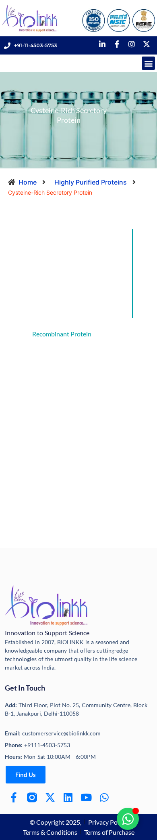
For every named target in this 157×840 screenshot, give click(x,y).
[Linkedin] (68, 797)
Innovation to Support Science (47, 632)
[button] (148, 63)
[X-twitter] (50, 797)
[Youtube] (86, 797)
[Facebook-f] (14, 797)
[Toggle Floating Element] (128, 819)
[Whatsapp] (104, 797)
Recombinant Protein (61, 334)
